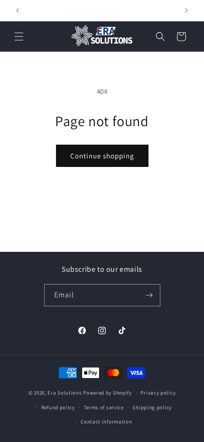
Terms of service (104, 407)
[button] (19, 36)
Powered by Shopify (107, 392)
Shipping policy (152, 407)
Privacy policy (158, 392)
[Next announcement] (186, 10)
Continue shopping (102, 155)
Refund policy (58, 407)
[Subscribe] (149, 295)
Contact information (106, 421)
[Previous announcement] (17, 10)
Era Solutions (64, 392)
